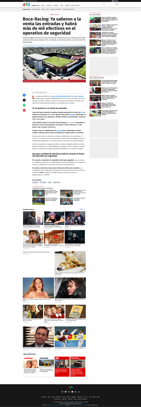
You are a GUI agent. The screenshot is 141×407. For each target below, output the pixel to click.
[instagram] (62, 392)
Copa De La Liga (56, 182)
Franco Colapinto (56, 9)
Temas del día (27, 9)
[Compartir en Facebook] (24, 95)
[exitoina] (30, 358)
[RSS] (75, 392)
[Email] (24, 110)
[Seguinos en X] (69, 392)
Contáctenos (64, 399)
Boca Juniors (43, 182)
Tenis (61, 5)
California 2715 (50, 405)
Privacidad (70, 399)
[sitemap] (78, 392)
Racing (71, 114)
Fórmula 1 (49, 5)
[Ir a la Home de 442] (26, 5)
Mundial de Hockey (68, 9)
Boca (47, 9)
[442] (70, 387)
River (43, 9)
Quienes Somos (57, 399)
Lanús (49, 182)
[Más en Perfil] (32, 354)
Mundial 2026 (35, 5)
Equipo (74, 399)
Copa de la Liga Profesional (60, 96)
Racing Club (35, 182)
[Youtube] (72, 392)
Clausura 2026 (36, 9)
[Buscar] (116, 4)
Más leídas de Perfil (97, 78)
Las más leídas (95, 15)
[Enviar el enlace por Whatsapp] (24, 105)
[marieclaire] (46, 358)
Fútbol (43, 5)
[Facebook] (65, 392)
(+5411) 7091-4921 (73, 405)
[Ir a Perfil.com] (115, 1)
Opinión (67, 5)
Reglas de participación (82, 399)
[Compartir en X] (24, 100)
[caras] (62, 358)
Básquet (56, 5)
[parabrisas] (77, 358)
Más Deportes (75, 5)
